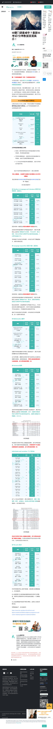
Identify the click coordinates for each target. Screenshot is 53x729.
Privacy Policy (18, 722)
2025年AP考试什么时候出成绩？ (44, 41)
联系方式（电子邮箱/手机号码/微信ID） (47, 56)
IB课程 (33, 72)
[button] (4, 7)
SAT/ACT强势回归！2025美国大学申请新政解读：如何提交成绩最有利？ (50, 22)
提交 (44, 79)
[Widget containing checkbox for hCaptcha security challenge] (47, 73)
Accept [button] (44, 726)
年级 (44, 48)
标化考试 (15, 659)
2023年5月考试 (22, 179)
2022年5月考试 (35, 179)
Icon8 (7, 717)
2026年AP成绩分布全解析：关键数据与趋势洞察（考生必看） (44, 20)
